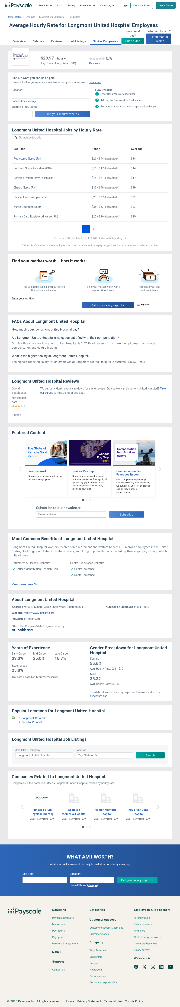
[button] (19, 41)
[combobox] (51, 95)
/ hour (59, 58)
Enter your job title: (23, 298)
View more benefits (25, 584)
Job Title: (28, 874)
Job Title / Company (27, 750)
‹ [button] (20, 468)
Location (81, 750)
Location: (17, 90)
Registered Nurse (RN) (27, 158)
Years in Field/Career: (25, 106)
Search (150, 755)
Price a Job (132, 41)
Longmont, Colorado (34, 718)
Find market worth (160, 39)
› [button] (160, 468)
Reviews (94, 63)
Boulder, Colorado (32, 722)
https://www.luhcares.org (39, 613)
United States (14, 17)
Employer (30, 17)
